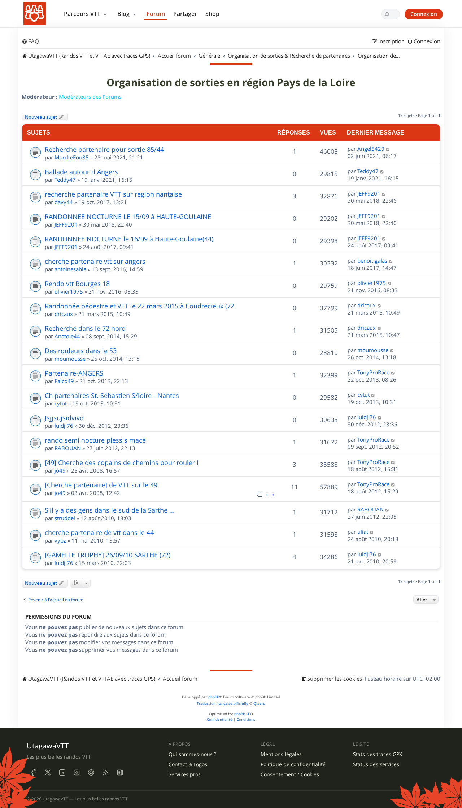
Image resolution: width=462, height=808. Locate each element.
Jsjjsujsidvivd (64, 417)
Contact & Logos (188, 764)
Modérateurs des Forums (90, 96)
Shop (212, 14)
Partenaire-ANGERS (74, 373)
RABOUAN (68, 448)
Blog (124, 14)
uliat (362, 531)
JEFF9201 (368, 193)
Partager (185, 14)
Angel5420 (370, 148)
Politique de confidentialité (293, 764)
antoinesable (70, 269)
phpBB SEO (243, 714)
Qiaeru (259, 703)
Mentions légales (281, 754)
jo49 (60, 470)
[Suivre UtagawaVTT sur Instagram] (76, 772)
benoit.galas (372, 260)
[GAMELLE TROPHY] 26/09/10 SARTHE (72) (107, 554)
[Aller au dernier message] (388, 148)
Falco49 (64, 381)
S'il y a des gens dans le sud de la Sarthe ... (110, 510)
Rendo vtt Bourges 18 (77, 283)
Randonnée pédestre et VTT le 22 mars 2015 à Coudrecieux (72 (139, 306)
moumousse (70, 358)
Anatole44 (67, 336)
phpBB (213, 697)
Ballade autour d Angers (81, 171)
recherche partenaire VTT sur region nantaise (113, 194)
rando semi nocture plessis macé (95, 440)
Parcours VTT (83, 14)
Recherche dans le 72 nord (85, 328)
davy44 (64, 202)
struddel (65, 518)
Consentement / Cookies (290, 774)
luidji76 (64, 425)
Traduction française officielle (222, 703)
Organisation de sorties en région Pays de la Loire (231, 82)
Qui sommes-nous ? (192, 754)
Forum (156, 14)
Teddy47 (65, 179)
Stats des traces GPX (377, 754)
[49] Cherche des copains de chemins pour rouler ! (122, 462)
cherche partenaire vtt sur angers (95, 261)
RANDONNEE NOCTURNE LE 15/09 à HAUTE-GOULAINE (128, 216)
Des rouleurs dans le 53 (81, 350)
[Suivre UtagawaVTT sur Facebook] (33, 772)
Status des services (376, 764)
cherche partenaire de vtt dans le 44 (99, 532)
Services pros (185, 774)
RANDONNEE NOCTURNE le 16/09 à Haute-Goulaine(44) (129, 238)
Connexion (423, 13)
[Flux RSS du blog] (119, 772)
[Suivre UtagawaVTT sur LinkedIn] (62, 772)
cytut (61, 403)
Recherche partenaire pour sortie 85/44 (104, 149)
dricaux (64, 313)
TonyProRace (373, 372)
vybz (60, 540)
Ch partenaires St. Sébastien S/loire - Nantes (112, 395)
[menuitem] (30, 41)
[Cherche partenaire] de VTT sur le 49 (101, 484)
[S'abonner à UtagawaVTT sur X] (47, 772)
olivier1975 (69, 291)
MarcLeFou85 (72, 157)
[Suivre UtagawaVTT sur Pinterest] (90, 772)
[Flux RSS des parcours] (105, 772)
